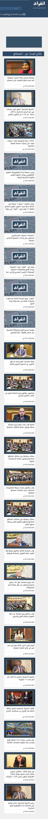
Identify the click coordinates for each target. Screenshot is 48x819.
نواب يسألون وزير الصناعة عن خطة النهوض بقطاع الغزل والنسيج (21, 615)
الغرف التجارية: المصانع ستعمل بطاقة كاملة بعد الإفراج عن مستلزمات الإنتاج (20, 710)
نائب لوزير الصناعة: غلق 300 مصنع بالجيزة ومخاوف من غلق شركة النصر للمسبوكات (21, 585)
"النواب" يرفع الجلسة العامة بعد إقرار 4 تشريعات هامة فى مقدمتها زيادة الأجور (20, 301)
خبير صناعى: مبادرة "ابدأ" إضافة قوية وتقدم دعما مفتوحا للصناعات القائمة (20, 741)
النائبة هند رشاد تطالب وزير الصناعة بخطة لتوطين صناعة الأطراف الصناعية (20, 426)
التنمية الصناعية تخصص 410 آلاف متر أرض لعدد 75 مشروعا (20, 678)
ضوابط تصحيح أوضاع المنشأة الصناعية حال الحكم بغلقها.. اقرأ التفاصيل (20, 331)
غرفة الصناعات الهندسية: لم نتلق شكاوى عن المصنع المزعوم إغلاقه (22, 363)
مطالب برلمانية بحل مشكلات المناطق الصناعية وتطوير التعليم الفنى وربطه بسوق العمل (20, 522)
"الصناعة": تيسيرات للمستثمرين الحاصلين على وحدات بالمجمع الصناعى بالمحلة (20, 238)
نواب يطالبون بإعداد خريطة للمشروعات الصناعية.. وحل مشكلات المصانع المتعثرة (20, 490)
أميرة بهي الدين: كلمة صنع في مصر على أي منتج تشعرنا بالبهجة (20, 646)
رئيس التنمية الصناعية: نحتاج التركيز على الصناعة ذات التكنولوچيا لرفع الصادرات (21, 806)
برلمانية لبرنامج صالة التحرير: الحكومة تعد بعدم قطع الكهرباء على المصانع (20, 79)
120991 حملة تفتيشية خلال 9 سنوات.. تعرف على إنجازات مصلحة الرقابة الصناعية (20, 143)
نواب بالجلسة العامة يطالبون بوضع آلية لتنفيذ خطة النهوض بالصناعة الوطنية (20, 552)
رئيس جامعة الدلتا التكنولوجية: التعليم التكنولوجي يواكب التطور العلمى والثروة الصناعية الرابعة (20, 175)
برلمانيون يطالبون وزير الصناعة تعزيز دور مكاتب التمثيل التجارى (19, 394)
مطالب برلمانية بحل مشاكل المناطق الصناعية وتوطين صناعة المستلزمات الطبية (21, 459)
